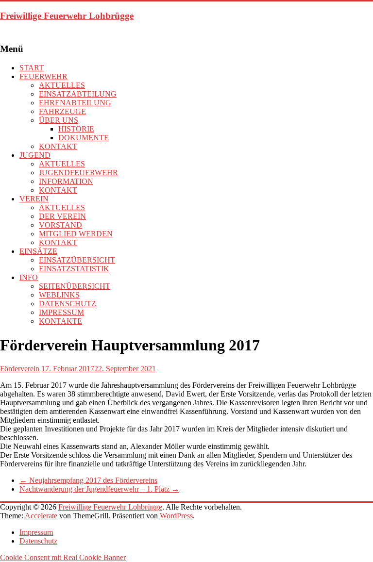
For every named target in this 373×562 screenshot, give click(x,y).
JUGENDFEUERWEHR (78, 172)
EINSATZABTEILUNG (78, 94)
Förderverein (19, 368)
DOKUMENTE (83, 137)
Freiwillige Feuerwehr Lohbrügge (67, 16)
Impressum (36, 532)
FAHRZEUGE (62, 111)
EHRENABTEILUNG (75, 103)
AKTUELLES (62, 85)
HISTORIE (76, 129)
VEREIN (34, 199)
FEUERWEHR (43, 76)
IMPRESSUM (61, 312)
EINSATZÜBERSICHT (77, 260)
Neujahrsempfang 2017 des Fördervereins (88, 480)
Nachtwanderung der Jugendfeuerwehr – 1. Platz (99, 489)
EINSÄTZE (38, 251)
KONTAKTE (60, 321)
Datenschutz (38, 541)
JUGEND (35, 155)
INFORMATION (66, 181)
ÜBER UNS (58, 120)
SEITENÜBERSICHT (74, 286)
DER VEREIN (62, 216)
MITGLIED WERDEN (76, 234)
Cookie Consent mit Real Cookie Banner (63, 557)
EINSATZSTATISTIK (74, 268)
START (31, 68)
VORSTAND (60, 225)
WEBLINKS (59, 295)
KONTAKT (58, 146)
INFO (28, 277)
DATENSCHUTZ (67, 303)
